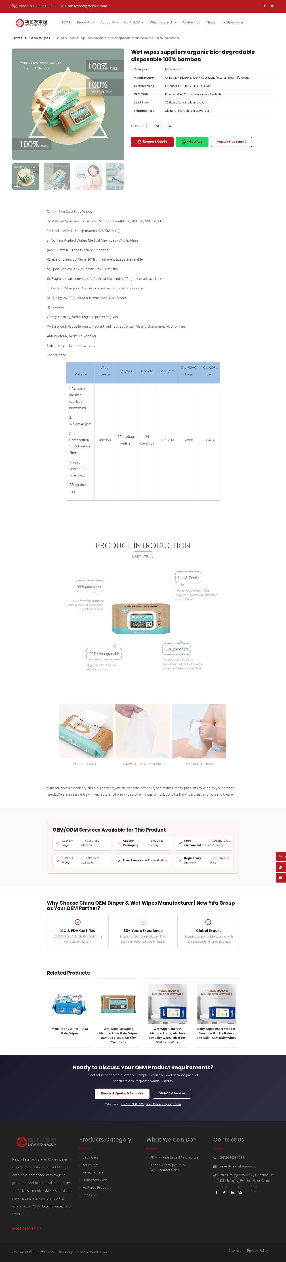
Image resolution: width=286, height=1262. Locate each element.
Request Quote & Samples (122, 1093)
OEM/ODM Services (171, 1093)
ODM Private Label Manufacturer (175, 1157)
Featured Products (97, 1187)
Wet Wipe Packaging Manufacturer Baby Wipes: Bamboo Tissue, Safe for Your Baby (118, 1035)
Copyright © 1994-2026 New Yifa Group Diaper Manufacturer (59, 1252)
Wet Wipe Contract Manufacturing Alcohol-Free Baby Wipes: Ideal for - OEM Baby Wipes (167, 1035)
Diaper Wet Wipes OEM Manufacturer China (168, 1168)
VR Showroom (232, 22)
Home (65, 22)
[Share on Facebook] (146, 126)
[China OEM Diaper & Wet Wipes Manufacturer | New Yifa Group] (31, 23)
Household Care (95, 1180)
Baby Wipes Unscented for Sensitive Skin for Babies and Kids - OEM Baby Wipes (216, 1033)
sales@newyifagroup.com (163, 1104)
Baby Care (90, 1157)
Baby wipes (39, 38)
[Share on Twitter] (158, 126)
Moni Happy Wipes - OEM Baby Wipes (70, 1031)
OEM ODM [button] (132, 22)
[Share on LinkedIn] (169, 126)
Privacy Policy (257, 1251)
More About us (25, 1228)
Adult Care (91, 1165)
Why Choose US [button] (162, 22)
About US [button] (107, 22)
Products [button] (84, 22)
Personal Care (93, 1172)
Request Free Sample (231, 141)
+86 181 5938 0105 (132, 1104)
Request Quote (155, 141)
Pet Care (89, 1195)
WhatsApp (195, 141)
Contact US (191, 22)
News (211, 22)
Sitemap (235, 1251)
